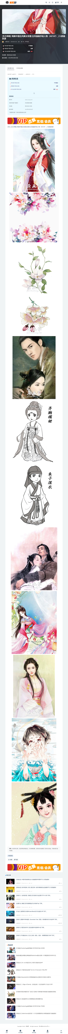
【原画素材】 (21, 74)
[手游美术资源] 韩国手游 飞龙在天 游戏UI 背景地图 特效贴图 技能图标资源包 (36, 991)
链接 (16, 859)
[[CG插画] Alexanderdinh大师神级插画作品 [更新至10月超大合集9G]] (11, 980)
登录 (57, 2)
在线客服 (20, 1032)
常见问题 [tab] (20, 68)
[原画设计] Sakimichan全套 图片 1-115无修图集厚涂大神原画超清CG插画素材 (36, 1013)
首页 (15, 74)
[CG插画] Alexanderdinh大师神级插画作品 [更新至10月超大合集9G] (33, 977)
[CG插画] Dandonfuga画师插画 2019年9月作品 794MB (30, 1006)
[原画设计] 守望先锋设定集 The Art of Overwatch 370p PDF (31, 970)
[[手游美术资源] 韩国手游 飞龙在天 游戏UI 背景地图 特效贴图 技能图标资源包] (11, 995)
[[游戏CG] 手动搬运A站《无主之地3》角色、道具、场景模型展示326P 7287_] (10, 937)
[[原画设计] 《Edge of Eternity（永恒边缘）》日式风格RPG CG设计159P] (11, 988)
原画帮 (27, 1026)
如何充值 (34, 1032)
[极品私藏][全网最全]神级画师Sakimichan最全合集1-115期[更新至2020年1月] (36, 955)
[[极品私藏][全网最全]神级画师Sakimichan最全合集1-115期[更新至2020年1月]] (11, 959)
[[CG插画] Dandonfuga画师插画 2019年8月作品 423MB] (11, 952)
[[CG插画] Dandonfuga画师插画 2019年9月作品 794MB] (11, 1010)
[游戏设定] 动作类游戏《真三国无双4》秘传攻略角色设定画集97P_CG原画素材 (36, 887)
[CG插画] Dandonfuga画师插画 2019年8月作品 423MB (30, 948)
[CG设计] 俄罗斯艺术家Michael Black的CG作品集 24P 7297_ (31, 911)
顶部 (61, 1032)
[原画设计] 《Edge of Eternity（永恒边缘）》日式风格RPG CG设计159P (34, 984)
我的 (48, 1032)
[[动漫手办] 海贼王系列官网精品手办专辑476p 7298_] (10, 907)
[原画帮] (3, 42)
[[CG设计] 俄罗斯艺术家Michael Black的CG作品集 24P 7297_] (10, 914)
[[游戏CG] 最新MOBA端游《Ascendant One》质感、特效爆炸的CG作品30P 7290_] (10, 921)
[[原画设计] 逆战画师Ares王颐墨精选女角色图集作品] (11, 1002)
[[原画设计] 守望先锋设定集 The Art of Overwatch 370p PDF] (11, 973)
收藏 (11, 859)
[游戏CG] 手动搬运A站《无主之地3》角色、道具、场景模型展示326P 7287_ (35, 935)
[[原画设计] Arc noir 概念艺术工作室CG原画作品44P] (11, 966)
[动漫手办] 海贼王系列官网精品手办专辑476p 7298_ (29, 903)
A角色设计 (7, 41)
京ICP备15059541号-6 (44, 1026)
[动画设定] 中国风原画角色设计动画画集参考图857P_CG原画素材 (32, 879)
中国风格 (10, 855)
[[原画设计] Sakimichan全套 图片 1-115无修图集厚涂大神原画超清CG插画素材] (11, 1017)
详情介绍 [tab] (11, 68)
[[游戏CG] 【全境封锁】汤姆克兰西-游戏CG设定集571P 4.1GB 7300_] (10, 900)
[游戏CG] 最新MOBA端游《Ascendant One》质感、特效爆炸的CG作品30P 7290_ (36, 919)
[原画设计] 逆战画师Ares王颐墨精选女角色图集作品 (29, 999)
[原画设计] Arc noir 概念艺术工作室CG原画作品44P (29, 962)
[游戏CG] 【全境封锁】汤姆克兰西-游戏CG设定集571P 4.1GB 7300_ (33, 895)
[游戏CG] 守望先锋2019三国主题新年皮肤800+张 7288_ (30, 927)
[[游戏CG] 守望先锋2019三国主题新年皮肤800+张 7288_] (10, 929)
